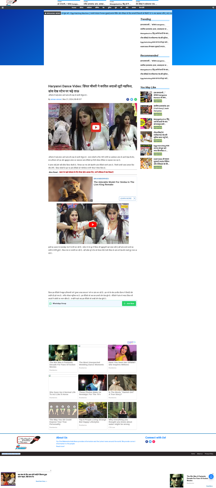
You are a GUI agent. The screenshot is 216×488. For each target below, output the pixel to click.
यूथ (116, 7)
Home (74, 7)
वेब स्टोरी (141, 7)
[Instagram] (153, 441)
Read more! (60, 446)
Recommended (149, 55)
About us (200, 454)
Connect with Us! (155, 437)
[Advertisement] (92, 31)
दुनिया (109, 7)
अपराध (134, 7)
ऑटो (127, 7)
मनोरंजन (89, 7)
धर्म (121, 7)
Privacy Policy (209, 454)
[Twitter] (150, 441)
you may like (148, 87)
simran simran (56, 99)
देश (103, 7)
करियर (97, 7)
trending (145, 19)
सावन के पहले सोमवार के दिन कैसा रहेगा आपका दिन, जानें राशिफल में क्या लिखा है (86, 172)
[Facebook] (146, 441)
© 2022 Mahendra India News (11, 454)
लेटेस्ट (81, 7)
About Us (61, 437)
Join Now (130, 303)
